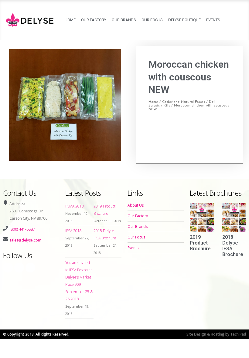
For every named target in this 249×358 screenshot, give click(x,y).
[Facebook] (8, 267)
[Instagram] (19, 267)
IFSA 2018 (73, 230)
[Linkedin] (30, 267)
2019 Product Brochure (200, 243)
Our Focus (152, 20)
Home (70, 20)
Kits (167, 105)
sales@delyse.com (25, 240)
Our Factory (93, 20)
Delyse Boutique (184, 20)
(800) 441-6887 (22, 229)
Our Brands (124, 20)
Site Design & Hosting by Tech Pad (216, 334)
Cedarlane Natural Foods (183, 102)
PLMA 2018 (74, 206)
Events (213, 20)
